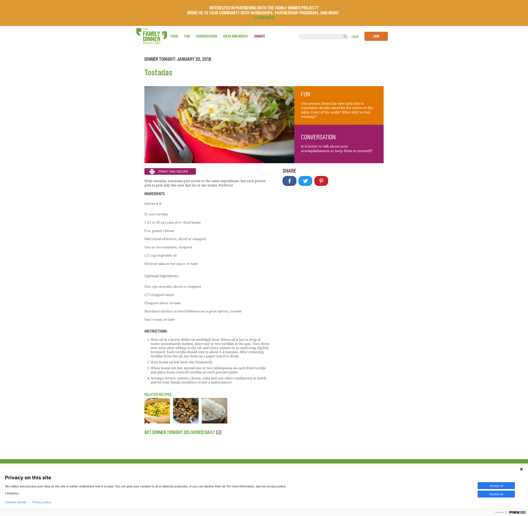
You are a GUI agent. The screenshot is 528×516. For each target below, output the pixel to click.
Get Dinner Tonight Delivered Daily (180, 432)
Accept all (496, 485)
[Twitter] (305, 181)
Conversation (206, 36)
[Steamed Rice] (214, 422)
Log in (354, 36)
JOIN (376, 36)
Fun (187, 36)
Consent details (15, 502)
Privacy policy (41, 502)
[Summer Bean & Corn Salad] (186, 422)
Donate (259, 36)
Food (174, 36)
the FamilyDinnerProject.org (151, 36)
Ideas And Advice (235, 36)
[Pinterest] (321, 181)
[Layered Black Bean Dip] (157, 422)
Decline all (496, 494)
